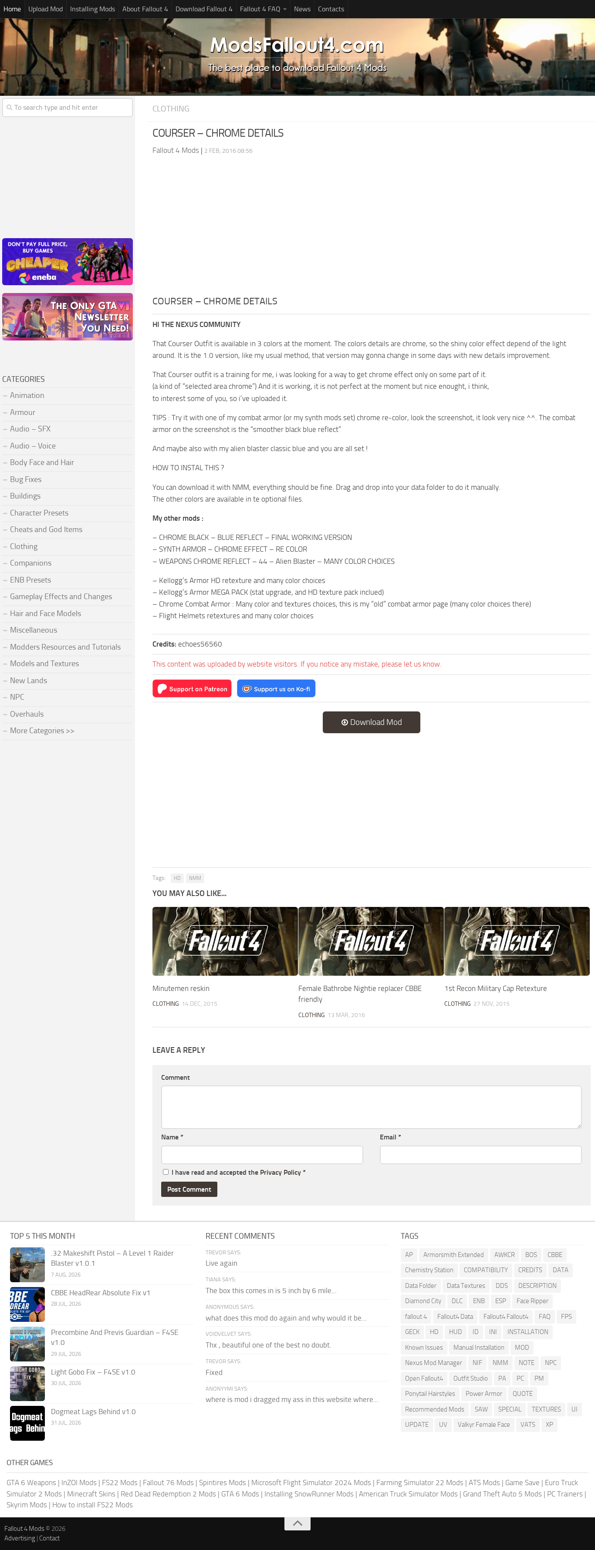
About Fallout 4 (145, 9)
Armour (22, 412)
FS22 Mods (120, 1482)
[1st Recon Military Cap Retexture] (517, 941)
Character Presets (39, 513)
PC (520, 1378)
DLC (457, 1301)
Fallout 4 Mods (24, 1529)
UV (443, 1425)
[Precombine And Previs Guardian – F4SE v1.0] (27, 1344)
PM (539, 1378)
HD (177, 878)
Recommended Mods (434, 1409)
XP (549, 1425)
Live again (221, 1263)
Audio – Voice (33, 446)
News (302, 9)
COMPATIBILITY (486, 1270)
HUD (455, 1332)
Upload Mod (45, 9)
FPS (566, 1317)
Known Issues (424, 1347)
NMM (195, 878)
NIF (477, 1363)
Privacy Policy (280, 1172)
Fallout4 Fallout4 (505, 1317)
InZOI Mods (79, 1482)
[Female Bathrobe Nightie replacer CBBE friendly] (371, 941)
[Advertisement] (371, 229)
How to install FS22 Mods (92, 1504)
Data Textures (466, 1286)
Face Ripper (532, 1301)
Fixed (214, 1372)
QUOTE (523, 1394)
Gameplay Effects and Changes (61, 596)
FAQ (545, 1317)
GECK (412, 1332)
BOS (531, 1255)
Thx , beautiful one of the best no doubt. (268, 1345)
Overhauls (27, 714)
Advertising (19, 1538)
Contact (49, 1538)
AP (409, 1255)
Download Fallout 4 (204, 9)
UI (574, 1409)
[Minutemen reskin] (225, 941)
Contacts (331, 9)
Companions (30, 563)
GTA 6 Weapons (31, 1482)
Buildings (25, 496)
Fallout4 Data (455, 1317)
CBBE (555, 1255)
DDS (502, 1286)
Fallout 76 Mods (168, 1482)
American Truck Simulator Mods (408, 1493)
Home (12, 9)
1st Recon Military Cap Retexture (495, 988)
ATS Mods (484, 1482)
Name (172, 1137)
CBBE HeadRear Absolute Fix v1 (101, 1292)
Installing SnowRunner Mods (309, 1493)
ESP (500, 1301)
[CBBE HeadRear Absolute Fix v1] (27, 1304)
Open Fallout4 (424, 1378)
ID (476, 1332)
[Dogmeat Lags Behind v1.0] (27, 1423)
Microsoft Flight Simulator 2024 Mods (311, 1482)
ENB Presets (30, 580)
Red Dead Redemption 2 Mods (168, 1493)
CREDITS (530, 1270)
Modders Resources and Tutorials (65, 647)
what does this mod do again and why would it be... (286, 1318)
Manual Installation (478, 1347)
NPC (17, 697)
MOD (522, 1347)
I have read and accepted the (239, 1172)
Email (390, 1137)
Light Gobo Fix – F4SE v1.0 (93, 1372)
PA (502, 1378)
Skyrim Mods (27, 1504)
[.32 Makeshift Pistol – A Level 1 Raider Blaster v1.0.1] (27, 1264)
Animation (27, 395)
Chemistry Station (429, 1270)
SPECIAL (509, 1409)
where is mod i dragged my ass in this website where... (292, 1399)
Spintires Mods (222, 1482)
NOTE (526, 1363)
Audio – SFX (30, 429)
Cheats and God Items (46, 529)
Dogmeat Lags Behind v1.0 (93, 1411)
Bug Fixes (25, 479)
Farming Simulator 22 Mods (419, 1482)
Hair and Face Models (45, 613)
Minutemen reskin (181, 988)
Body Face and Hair (42, 462)
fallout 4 (416, 1317)
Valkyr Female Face (484, 1425)
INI (493, 1332)
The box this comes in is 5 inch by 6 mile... (271, 1290)
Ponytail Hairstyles (430, 1394)
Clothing (170, 109)
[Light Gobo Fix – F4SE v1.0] (27, 1383)
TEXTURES (546, 1409)
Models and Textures (44, 663)
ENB (479, 1301)
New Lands (28, 680)
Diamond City (423, 1301)
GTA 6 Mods (240, 1493)
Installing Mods (92, 9)
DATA (560, 1270)
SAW (481, 1409)
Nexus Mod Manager (433, 1363)
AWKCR (504, 1255)
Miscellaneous (33, 630)
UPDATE (417, 1425)
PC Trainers (565, 1493)
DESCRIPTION (537, 1286)
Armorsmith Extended (453, 1255)
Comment (175, 1077)
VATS (528, 1425)
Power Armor (484, 1394)
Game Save (522, 1482)
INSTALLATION (527, 1332)
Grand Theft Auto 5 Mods (502, 1493)
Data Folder (420, 1286)
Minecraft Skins (91, 1493)
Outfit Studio (470, 1378)
